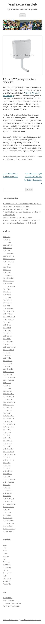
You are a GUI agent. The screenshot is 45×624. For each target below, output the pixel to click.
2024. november (8, 281)
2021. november (8, 372)
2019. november (8, 419)
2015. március (7, 490)
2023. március (7, 333)
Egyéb (5, 551)
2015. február (7, 493)
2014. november (8, 498)
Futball (5, 554)
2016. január (7, 476)
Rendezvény (7, 573)
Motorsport (7, 567)
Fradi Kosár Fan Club (22, 4)
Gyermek (6, 556)
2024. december (8, 278)
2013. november (8, 523)
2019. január (7, 446)
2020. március (7, 408)
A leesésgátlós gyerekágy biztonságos (15, 209)
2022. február (7, 363)
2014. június (7, 512)
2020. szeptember (9, 402)
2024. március (7, 300)
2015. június (7, 487)
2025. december (8, 253)
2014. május (7, 515)
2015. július (6, 485)
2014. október (7, 501)
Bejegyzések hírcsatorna (11, 600)
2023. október (7, 314)
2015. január (7, 496)
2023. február (7, 336)
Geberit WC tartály (26, 159)
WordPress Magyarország (11, 606)
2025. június (7, 267)
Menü (22, 15)
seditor (10, 156)
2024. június (7, 292)
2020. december (8, 394)
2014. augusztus (8, 507)
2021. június (7, 383)
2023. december (8, 308)
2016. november (8, 460)
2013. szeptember (9, 529)
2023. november (8, 311)
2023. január (7, 339)
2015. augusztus (8, 482)
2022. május (7, 355)
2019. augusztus (8, 427)
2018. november (8, 452)
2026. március (7, 245)
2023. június (7, 325)
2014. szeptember (9, 504)
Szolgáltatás (9, 159)
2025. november (8, 256)
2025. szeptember (9, 259)
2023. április (7, 330)
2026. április (7, 242)
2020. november (8, 397)
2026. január (7, 250)
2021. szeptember (9, 377)
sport (4, 576)
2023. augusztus (8, 319)
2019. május (7, 435)
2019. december (8, 416)
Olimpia (5, 570)
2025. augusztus (8, 262)
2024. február (7, 303)
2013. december (8, 521)
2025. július (6, 264)
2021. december (8, 369)
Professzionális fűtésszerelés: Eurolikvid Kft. (17, 217)
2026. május (7, 239)
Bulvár (5, 545)
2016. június (7, 465)
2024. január (7, 306)
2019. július (6, 430)
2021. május (7, 386)
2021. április (7, 388)
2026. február (7, 248)
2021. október (7, 374)
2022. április (7, 358)
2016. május (7, 468)
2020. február (7, 410)
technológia (7, 581)
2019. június (7, 432)
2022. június (7, 352)
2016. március (7, 471)
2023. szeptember (9, 317)
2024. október (7, 284)
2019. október (7, 421)
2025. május (7, 270)
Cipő (4, 548)
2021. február (7, 391)
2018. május (7, 457)
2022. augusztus (8, 350)
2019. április (7, 438)
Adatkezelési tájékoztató (10, 620)
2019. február (7, 443)
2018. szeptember (9, 454)
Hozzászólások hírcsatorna (12, 603)
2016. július (6, 463)
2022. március (7, 361)
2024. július (6, 289)
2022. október (7, 344)
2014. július (6, 509)
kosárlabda (6, 565)
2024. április (7, 297)
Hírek (4, 559)
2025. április (7, 273)
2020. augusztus (8, 405)
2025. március (7, 275)
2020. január (7, 413)
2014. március (7, 518)
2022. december (8, 341)
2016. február (7, 474)
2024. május (7, 295)
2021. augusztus (8, 380)
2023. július (6, 322)
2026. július (6, 237)
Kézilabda (6, 562)
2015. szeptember (9, 479)
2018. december (8, 449)
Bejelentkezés (7, 598)
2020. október (7, 399)
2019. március (7, 441)
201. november (8, 532)
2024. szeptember (9, 286)
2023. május (7, 328)
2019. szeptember (9, 424)
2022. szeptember (9, 347)
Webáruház (7, 584)
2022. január (7, 366)
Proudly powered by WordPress (31, 620)
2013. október (7, 526)
